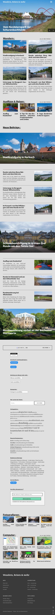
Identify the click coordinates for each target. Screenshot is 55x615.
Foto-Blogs (30, 603)
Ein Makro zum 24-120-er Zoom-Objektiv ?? (46, 526)
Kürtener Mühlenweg (23, 476)
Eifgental (12, 416)
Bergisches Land (25, 412)
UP (53, 611)
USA (14, 428)
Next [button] (53, 30)
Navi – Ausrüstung (32, 585)
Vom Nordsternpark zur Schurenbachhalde (17, 28)
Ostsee (20, 420)
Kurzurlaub (36, 416)
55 (27, 348)
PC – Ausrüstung (31, 587)
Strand (37, 423)
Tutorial (35, 425)
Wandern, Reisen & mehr (14, 2)
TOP (53, 607)
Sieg (29, 423)
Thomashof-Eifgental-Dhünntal (18, 460)
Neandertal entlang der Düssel (35, 474)
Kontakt (5, 589)
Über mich (5, 583)
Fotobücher (30, 598)
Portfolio (23, 420)
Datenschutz (6, 585)
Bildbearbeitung (31, 600)
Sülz (24, 425)
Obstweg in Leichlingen (17, 464)
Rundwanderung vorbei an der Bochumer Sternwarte (27, 331)
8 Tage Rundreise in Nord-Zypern (44, 114)
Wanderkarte (14, 362)
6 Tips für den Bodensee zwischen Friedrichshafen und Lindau (27, 116)
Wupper (22, 428)
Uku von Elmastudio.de (22, 611)
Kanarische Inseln (28, 416)
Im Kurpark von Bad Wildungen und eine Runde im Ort (40, 83)
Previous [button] (49, 30)
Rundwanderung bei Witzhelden (11, 293)
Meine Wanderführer (7, 603)
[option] (27, 16)
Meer (16, 420)
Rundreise (16, 423)
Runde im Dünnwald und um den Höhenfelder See (14, 278)
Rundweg (23, 422)
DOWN (53, 613)
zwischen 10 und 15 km (23, 430)
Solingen (34, 423)
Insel (21, 416)
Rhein (30, 420)
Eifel (36, 414)
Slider (31, 423)
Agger (11, 412)
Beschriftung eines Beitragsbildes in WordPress (44, 547)
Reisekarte (13, 367)
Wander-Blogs (6, 598)
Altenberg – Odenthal (20, 467)
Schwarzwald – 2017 (32, 469)
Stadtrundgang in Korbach (13, 55)
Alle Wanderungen (7, 600)
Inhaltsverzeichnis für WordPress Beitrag (27, 561)
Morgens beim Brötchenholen (33, 525)
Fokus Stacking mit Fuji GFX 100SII (21, 525)
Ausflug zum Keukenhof (10, 114)
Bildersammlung (19, 414)
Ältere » (46, 347)
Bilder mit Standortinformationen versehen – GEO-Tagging (10, 548)
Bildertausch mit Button (44, 561)
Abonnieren (27, 499)
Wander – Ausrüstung (32, 589)
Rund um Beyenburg (38, 470)
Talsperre (27, 425)
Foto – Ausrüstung (32, 583)
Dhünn (28, 414)
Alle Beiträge (45, 39)
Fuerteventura (17, 416)
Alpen (14, 412)
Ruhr (40, 420)
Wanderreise (17, 428)
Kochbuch (13, 482)
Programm (27, 420)
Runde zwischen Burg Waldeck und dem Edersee (40, 56)
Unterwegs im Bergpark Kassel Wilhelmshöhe (14, 83)
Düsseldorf (32, 414)
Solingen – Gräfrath (19, 470)
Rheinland (36, 420)
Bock (11, 440)
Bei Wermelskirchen (24, 472)
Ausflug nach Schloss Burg (22, 440)
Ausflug (17, 412)
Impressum (5, 587)
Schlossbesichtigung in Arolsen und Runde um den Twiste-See (24, 244)
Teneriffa (32, 425)
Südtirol (21, 425)
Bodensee (24, 414)
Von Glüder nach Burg (34, 465)
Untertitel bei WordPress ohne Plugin (10, 561)
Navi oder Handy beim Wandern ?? (27, 547)
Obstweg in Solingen (31, 462)
